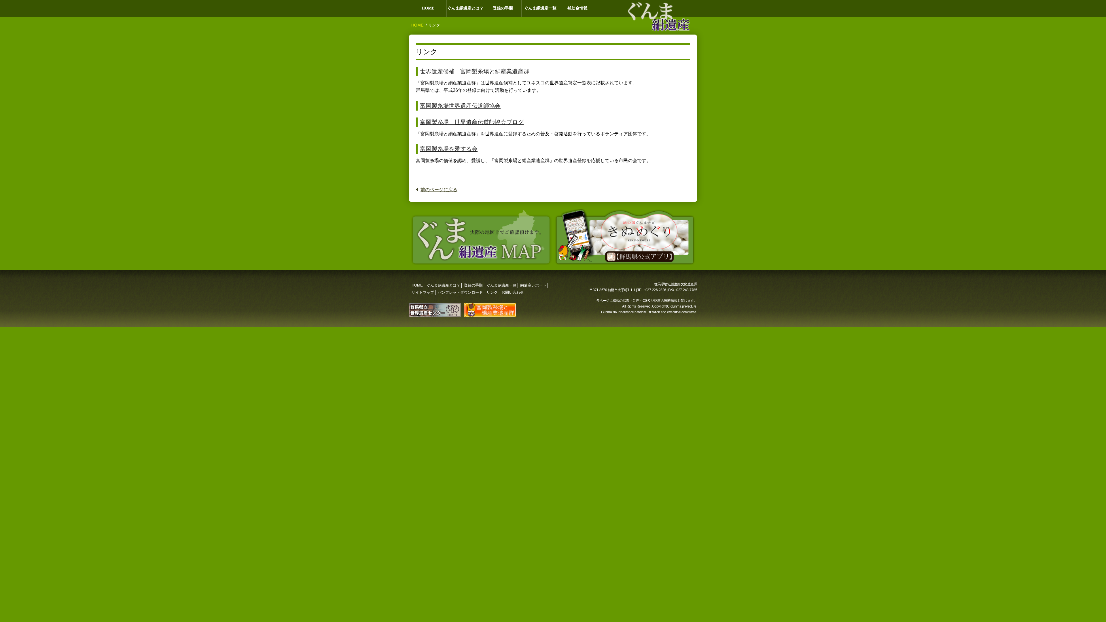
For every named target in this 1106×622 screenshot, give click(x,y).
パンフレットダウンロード (460, 292)
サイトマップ (423, 292)
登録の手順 (503, 8)
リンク (492, 292)
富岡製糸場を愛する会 (449, 149)
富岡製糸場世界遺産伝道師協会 (460, 106)
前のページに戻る (439, 189)
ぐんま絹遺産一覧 (540, 8)
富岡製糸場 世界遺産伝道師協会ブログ (472, 122)
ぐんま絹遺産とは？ (465, 8)
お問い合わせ (512, 292)
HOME (428, 8)
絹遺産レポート (533, 285)
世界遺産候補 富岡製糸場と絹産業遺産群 (474, 71)
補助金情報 (577, 8)
